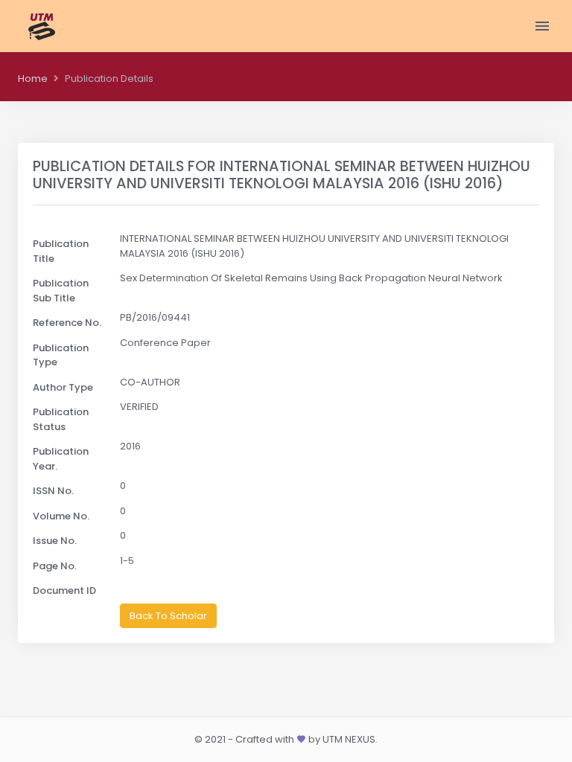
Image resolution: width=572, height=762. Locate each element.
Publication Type (61, 355)
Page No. (55, 566)
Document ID (64, 590)
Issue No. (55, 541)
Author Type (63, 387)
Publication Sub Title (61, 290)
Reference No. (67, 323)
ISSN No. (53, 491)
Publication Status (61, 419)
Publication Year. (61, 458)
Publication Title (61, 251)
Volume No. (61, 516)
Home (33, 78)
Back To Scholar (168, 616)
